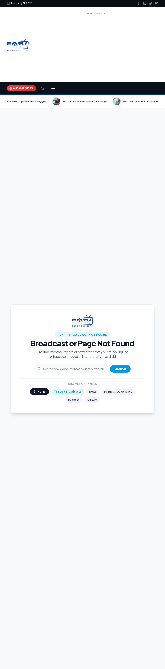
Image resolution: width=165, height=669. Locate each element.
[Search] (42, 88)
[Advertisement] (96, 46)
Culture (92, 399)
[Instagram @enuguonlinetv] (144, 3)
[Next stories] (159, 101)
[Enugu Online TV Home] (18, 45)
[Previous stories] (5, 101)
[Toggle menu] (53, 88)
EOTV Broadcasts (69, 391)
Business (74, 399)
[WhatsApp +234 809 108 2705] (150, 3)
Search (120, 368)
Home (42, 391)
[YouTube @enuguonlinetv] (156, 3)
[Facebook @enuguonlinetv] (138, 3)
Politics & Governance (118, 391)
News (92, 391)
